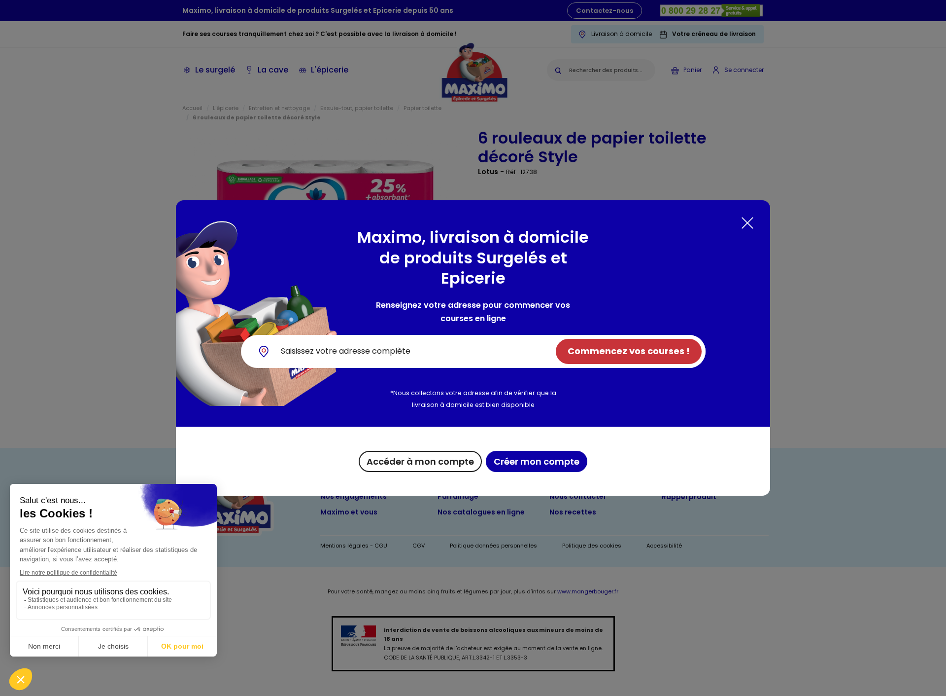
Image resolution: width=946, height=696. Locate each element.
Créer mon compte (536, 461)
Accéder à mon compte (420, 461)
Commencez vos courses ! (629, 351)
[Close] (747, 223)
